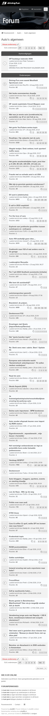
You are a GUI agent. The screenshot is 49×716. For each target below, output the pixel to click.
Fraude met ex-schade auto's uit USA (25, 174)
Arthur (25, 274)
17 (37, 156)
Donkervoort (14, 471)
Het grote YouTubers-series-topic (23, 127)
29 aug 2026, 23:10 (33, 130)
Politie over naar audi (18, 502)
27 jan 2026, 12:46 (35, 638)
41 (45, 221)
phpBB (12, 709)
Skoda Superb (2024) (18, 386)
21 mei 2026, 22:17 (34, 453)
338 (42, 200)
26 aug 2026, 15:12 (37, 177)
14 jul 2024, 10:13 (34, 106)
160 (42, 308)
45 (40, 169)
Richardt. (26, 622)
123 (45, 243)
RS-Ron (26, 264)
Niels (25, 403)
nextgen (34, 713)
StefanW (26, 186)
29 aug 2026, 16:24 (35, 140)
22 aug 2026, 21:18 (35, 218)
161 (45, 308)
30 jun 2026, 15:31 (35, 352)
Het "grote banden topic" (20, 337)
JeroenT (26, 241)
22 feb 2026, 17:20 (34, 573)
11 (45, 257)
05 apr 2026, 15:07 (39, 539)
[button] (20, 47)
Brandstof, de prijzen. (18, 303)
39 (40, 221)
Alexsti (25, 339)
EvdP (25, 285)
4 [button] (31, 48)
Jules (25, 106)
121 (39, 243)
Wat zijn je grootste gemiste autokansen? (27, 184)
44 (37, 169)
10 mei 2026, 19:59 (35, 462)
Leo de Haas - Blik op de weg (21, 492)
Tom (24, 96)
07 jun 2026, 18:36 (34, 426)
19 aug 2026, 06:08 (40, 254)
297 (36, 465)
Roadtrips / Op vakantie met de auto (24, 138)
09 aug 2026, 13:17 (35, 285)
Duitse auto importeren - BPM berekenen (26, 411)
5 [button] (34, 48)
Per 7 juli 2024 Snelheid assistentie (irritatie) (28, 272)
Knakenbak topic (16, 536)
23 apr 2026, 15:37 (35, 494)
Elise (24, 549)
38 (37, 221)
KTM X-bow (14, 513)
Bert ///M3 (26, 608)
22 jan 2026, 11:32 (15, 63)
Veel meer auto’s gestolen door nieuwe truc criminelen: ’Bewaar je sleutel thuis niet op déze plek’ (27, 633)
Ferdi (25, 583)
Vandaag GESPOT (16, 460)
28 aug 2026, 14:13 (37, 166)
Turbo (25, 438)
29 (43, 507)
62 (37, 143)
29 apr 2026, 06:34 (35, 483)
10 (43, 257)
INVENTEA (26, 713)
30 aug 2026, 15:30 (39, 119)
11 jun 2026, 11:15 (35, 413)
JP (24, 130)
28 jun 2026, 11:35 (36, 389)
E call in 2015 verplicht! (19, 205)
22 (37, 381)
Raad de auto (14, 376)
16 (45, 98)
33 (45, 132)
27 (37, 507)
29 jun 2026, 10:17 (35, 378)
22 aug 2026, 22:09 (37, 208)
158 (36, 308)
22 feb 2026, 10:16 (34, 583)
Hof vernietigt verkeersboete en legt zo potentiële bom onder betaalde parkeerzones (25, 448)
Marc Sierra (27, 119)
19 (43, 156)
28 (40, 507)
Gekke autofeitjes (16, 558)
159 (39, 308)
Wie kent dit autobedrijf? (19, 283)
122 (42, 243)
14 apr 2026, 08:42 (37, 528)
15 (43, 98)
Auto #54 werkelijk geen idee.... (22, 239)
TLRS (25, 231)
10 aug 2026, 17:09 (35, 274)
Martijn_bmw (27, 197)
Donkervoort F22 (16, 313)
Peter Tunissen (28, 61)
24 (43, 381)
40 (43, 221)
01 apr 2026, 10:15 (34, 549)
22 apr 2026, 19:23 (32, 505)
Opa (24, 153)
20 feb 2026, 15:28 (34, 593)
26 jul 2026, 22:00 (32, 316)
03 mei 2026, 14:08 (35, 473)
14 (40, 98)
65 (45, 143)
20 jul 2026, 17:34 (39, 329)
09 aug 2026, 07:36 (35, 295)
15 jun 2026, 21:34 (34, 403)
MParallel (26, 208)
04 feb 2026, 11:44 (37, 622)
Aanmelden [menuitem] (37, 9)
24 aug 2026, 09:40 (40, 197)
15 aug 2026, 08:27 (36, 264)
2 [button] (26, 48)
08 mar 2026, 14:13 (35, 560)
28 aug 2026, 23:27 (34, 153)
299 (42, 465)
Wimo (25, 650)
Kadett (25, 560)
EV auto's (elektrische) (18, 195)
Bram (25, 453)
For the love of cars (17, 216)
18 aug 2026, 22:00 (36, 85)
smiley (25, 218)
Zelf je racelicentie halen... (20, 591)
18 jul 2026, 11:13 (35, 339)
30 (37, 132)
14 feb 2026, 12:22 (37, 608)
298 (39, 465)
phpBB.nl (23, 711)
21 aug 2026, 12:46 (35, 231)
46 (43, 169)
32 (43, 132)
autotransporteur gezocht (20, 293)
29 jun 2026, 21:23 (39, 368)
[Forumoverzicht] (11, 20)
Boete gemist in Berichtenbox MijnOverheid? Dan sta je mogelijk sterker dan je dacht (27, 603)
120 (36, 243)
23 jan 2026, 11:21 (35, 650)
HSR (24, 426)
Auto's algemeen (12, 39)
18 (40, 156)
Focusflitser (14, 580)
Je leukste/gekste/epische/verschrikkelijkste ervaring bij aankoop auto (26, 398)
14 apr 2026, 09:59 (35, 515)
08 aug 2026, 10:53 (33, 305)
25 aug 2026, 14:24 (37, 186)
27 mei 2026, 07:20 (35, 438)
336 (36, 200)
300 (45, 465)
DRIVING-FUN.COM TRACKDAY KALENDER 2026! (26, 68)
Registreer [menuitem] (25, 9)
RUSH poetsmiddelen (18, 547)
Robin (25, 483)
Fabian (25, 413)
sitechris (26, 166)
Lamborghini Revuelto (18, 262)
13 (37, 98)
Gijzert (25, 295)
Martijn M (26, 528)
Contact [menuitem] (17, 704)
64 (43, 143)
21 (37, 486)
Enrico (25, 140)
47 (45, 169)
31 (40, 132)
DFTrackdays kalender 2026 (21, 59)
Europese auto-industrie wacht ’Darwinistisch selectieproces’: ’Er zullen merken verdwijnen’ (26, 363)
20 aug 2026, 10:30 (37, 241)
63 (40, 143)
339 (45, 200)
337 (39, 200)
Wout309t (26, 177)
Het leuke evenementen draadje (22, 93)
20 (45, 156)
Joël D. (25, 352)
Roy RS (25, 85)
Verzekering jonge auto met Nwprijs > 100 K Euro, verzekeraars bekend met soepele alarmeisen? (27, 617)
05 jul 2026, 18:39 (34, 96)
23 (40, 381)
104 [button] (40, 48)
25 (45, 381)
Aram (25, 573)
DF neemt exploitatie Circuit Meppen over (27, 104)
